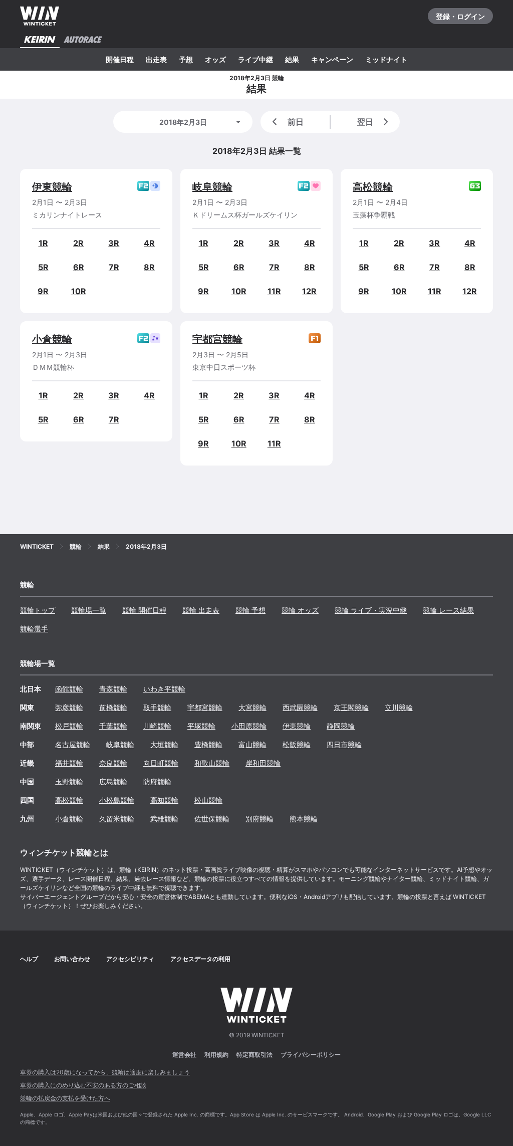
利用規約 (216, 1054)
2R (78, 243)
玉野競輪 (69, 781)
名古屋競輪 (72, 744)
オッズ (215, 59)
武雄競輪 (164, 818)
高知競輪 (164, 800)
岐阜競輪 (212, 187)
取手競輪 (157, 707)
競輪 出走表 (200, 610)
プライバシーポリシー (311, 1054)
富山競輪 (252, 744)
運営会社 (184, 1054)
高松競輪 (373, 187)
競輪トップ (37, 610)
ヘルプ (29, 959)
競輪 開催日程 (144, 610)
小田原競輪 (249, 726)
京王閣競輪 (351, 707)
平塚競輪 (201, 726)
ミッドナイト (386, 59)
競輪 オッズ (300, 610)
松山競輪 (208, 800)
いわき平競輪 (164, 688)
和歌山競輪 (211, 763)
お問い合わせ (72, 959)
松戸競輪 (69, 726)
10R (78, 291)
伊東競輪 (52, 187)
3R (113, 243)
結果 (292, 59)
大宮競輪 (252, 707)
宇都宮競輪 (217, 339)
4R (149, 243)
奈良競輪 (113, 763)
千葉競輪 (113, 726)
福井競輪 (69, 763)
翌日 (365, 122)
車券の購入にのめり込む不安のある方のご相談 (83, 1085)
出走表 (156, 59)
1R (43, 243)
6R (78, 267)
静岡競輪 (341, 726)
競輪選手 (34, 628)
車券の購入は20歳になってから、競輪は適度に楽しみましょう (105, 1072)
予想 (186, 59)
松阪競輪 (297, 744)
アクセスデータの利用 (200, 959)
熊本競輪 (304, 818)
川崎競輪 (157, 726)
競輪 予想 (250, 610)
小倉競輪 (52, 339)
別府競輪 (259, 818)
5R (43, 267)
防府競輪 (157, 781)
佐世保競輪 (211, 818)
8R (149, 267)
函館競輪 (69, 688)
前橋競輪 (113, 707)
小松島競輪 (116, 800)
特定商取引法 (254, 1054)
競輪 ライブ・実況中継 (371, 610)
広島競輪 (113, 781)
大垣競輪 (164, 744)
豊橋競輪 (208, 744)
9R (43, 291)
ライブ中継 (255, 59)
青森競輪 (113, 688)
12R (309, 291)
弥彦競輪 (69, 707)
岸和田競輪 (263, 763)
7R (114, 267)
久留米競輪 (116, 818)
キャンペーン (332, 59)
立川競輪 (399, 707)
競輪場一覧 (88, 610)
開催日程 (120, 59)
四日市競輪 (344, 744)
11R (274, 291)
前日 (296, 122)
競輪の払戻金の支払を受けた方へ (65, 1098)
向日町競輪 (160, 763)
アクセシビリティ (130, 959)
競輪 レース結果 (448, 610)
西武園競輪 (300, 707)
